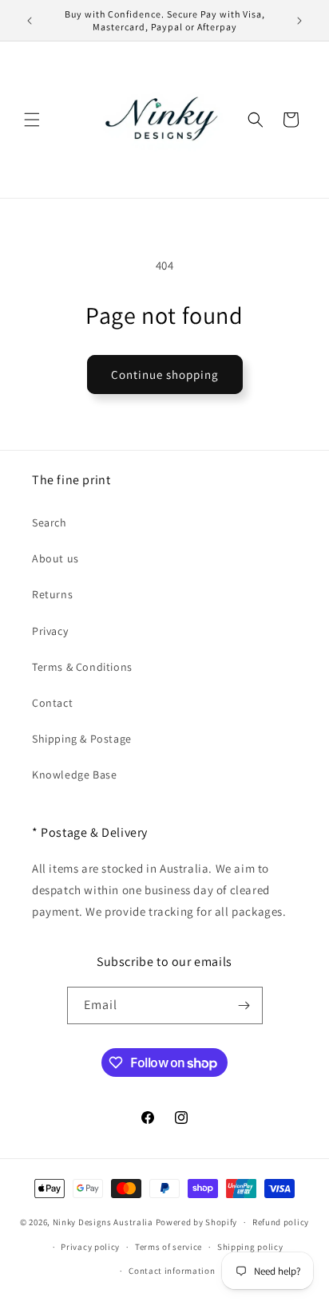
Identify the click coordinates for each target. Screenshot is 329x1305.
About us (55, 558)
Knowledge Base (74, 774)
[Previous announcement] (29, 20)
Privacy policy (90, 1246)
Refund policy (280, 1222)
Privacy (50, 631)
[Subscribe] (244, 1005)
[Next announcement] (299, 20)
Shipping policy (250, 1246)
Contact (52, 703)
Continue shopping (165, 374)
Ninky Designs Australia (103, 1222)
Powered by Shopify (197, 1222)
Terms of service (168, 1246)
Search (49, 522)
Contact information (172, 1270)
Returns (52, 594)
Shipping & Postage (82, 738)
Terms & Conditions (82, 667)
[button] (32, 119)
